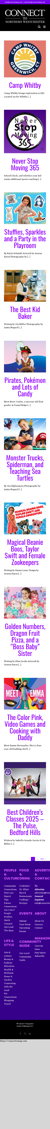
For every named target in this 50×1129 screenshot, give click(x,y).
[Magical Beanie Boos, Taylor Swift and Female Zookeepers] (25, 518)
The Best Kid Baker (25, 312)
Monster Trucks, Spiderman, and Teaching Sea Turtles (25, 467)
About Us (39, 921)
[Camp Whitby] (25, 58)
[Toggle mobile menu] (44, 26)
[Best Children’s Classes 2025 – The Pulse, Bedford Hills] (25, 783)
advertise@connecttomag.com (34, 2)
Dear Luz (8, 892)
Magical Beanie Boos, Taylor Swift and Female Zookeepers (25, 552)
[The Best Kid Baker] (25, 286)
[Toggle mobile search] (39, 26)
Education (9, 966)
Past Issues (40, 952)
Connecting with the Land (10, 986)
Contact (39, 927)
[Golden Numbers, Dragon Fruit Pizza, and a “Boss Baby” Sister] (25, 603)
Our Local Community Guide (25, 956)
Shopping (9, 1000)
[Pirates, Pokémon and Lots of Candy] (25, 356)
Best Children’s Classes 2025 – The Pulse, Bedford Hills (25, 822)
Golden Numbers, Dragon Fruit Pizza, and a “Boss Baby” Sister (25, 639)
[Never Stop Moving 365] (25, 131)
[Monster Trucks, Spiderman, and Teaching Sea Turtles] (25, 434)
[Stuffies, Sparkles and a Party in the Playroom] (25, 208)
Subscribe (40, 956)
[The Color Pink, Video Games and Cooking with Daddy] (25, 694)
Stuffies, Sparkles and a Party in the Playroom (25, 238)
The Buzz (8, 930)
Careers (39, 924)
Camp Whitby (25, 85)
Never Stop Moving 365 (25, 164)
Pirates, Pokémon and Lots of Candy (25, 386)
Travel (7, 1003)
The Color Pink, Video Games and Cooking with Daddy (25, 727)
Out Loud (8, 927)
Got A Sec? (9, 910)
